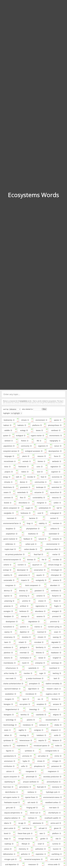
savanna (40, 616)
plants (24, 456)
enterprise (39, 663)
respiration (40, 854)
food (42, 477)
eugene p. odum (51, 694)
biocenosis (53, 709)
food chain (7, 787)
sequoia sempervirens (12, 813)
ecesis (6, 730)
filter (44, 409)
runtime (55, 844)
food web (40, 787)
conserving (23, 596)
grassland (38, 591)
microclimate (8, 461)
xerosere (56, 704)
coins (38, 467)
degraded (54, 642)
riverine (37, 627)
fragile (56, 606)
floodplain (7, 616)
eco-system (24, 704)
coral (39, 513)
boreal (41, 658)
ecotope (6, 570)
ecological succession (32, 451)
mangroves (9, 585)
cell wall (41, 828)
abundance (39, 611)
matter (55, 554)
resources (55, 497)
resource (40, 456)
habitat (6, 425)
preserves (7, 606)
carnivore (7, 497)
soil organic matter (10, 797)
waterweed (53, 534)
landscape (39, 487)
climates (7, 482)
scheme (6, 565)
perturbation (24, 787)
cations (6, 849)
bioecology (33, 709)
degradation (32, 622)
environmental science (51, 797)
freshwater (22, 467)
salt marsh (31, 802)
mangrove (40, 503)
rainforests (55, 591)
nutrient (21, 565)
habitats (21, 425)
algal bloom (32, 689)
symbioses (7, 740)
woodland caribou (51, 802)
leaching (56, 673)
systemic (23, 627)
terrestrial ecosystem (11, 559)
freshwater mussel (11, 802)
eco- (39, 699)
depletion (23, 632)
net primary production (13, 554)
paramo (30, 720)
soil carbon (42, 756)
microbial (37, 642)
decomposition (54, 451)
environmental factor (11, 523)
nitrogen (55, 761)
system (5, 435)
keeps (6, 839)
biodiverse (32, 534)
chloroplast (55, 575)
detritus (7, 591)
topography (54, 441)
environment (40, 420)
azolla (56, 735)
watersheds (21, 492)
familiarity (39, 647)
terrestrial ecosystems (32, 859)
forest (56, 601)
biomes (40, 461)
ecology (23, 430)
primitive (53, 622)
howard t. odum (52, 689)
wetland (7, 441)
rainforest (54, 430)
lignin (25, 699)
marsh (24, 663)
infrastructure (11, 668)
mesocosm (32, 864)
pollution (24, 854)
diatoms (7, 658)
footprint (55, 596)
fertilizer (55, 699)
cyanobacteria (9, 756)
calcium (9, 771)
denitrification (10, 792)
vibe (56, 839)
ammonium (8, 761)
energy (5, 477)
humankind (7, 627)
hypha (25, 761)
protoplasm (33, 684)
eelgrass (56, 715)
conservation (38, 570)
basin (6, 642)
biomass (30, 559)
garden (42, 839)
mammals (10, 518)
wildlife (7, 430)
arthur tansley (9, 673)
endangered (54, 513)
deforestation (8, 854)
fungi (29, 523)
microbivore (30, 694)
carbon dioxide (29, 549)
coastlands (40, 715)
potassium (55, 766)
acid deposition (10, 864)
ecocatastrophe (51, 720)
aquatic (39, 575)
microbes (56, 559)
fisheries (39, 653)
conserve (39, 596)
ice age (20, 823)
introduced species (40, 746)
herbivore (22, 611)
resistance (55, 787)
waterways (55, 663)
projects (7, 472)
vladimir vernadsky (52, 684)
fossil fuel (37, 554)
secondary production (51, 777)
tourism (56, 849)
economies (55, 477)
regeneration (40, 606)
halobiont (40, 735)
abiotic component (10, 508)
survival (53, 518)
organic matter (36, 435)
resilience (30, 792)
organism (54, 472)
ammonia (25, 756)
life (38, 441)
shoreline (25, 637)
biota (6, 467)
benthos (24, 715)
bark (55, 678)
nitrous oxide (52, 864)
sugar (41, 673)
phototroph (30, 777)
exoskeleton (9, 694)
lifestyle (24, 844)
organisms (42, 446)
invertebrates (8, 663)
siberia (6, 823)
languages (8, 456)
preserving (8, 601)
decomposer (21, 570)
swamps (24, 616)
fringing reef (31, 808)
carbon (56, 503)
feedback (27, 539)
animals (25, 461)
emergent (55, 611)
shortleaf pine (53, 813)
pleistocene (37, 823)
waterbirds (32, 668)
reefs (17, 477)
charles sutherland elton (12, 684)
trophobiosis (21, 746)
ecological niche (51, 751)
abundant (53, 585)
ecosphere (40, 704)
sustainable (8, 580)
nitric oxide (54, 859)
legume (8, 751)
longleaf (56, 658)
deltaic (6, 735)
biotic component (31, 585)
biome (38, 430)
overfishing (55, 854)
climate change (53, 565)
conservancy (8, 637)
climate (24, 420)
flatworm (56, 740)
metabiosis (27, 725)
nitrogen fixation (24, 839)
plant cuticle (8, 828)
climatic (40, 637)
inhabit (21, 642)
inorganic (8, 699)
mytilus (6, 746)
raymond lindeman (11, 689)
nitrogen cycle (9, 859)
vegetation (54, 467)
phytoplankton (31, 529)
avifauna (54, 529)
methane (31, 818)
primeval (55, 616)
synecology (10, 720)
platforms (36, 425)
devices (22, 482)
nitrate (39, 761)
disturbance (23, 503)
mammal (40, 632)
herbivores (24, 513)
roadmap (7, 844)
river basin (53, 808)
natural (41, 539)
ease (41, 833)
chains (56, 482)
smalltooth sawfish (51, 818)
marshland (53, 668)
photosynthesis (53, 425)
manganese (30, 771)
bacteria (32, 518)
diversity (22, 591)
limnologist (55, 570)
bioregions (7, 715)
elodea (56, 725)
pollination (39, 849)
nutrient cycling (53, 627)
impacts (24, 580)
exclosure (42, 725)
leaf (58, 508)
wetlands (55, 461)
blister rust (34, 813)
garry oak (9, 808)
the (43, 559)
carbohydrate (43, 508)
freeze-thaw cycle (24, 833)
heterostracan (25, 740)
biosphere (9, 529)
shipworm (54, 730)
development (10, 622)
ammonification (52, 782)
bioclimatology (8, 725)
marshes (27, 673)
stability (7, 575)
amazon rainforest (29, 782)
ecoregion (7, 611)
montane (56, 523)
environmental (52, 544)
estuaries (55, 647)
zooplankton (10, 534)
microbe (30, 477)
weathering (8, 782)
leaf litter (26, 828)
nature (56, 446)
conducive (7, 647)
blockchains (7, 487)
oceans (6, 492)
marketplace (24, 658)
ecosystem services (10, 451)
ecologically (40, 580)
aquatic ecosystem (10, 777)
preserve (56, 580)
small (40, 844)
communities (39, 482)
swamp (7, 632)
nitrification (8, 766)
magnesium (52, 771)
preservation (23, 575)
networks (55, 539)
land (38, 472)
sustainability (38, 497)
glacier (56, 828)
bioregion (7, 704)
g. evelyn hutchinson (33, 678)
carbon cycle (29, 544)
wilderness (9, 544)
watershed (55, 487)
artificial (23, 606)
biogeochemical (11, 709)
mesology (23, 735)
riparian (7, 596)
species (56, 420)
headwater (55, 653)
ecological (19, 435)
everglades (7, 513)
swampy (56, 637)
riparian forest (30, 797)
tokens (23, 472)
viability (42, 523)
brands (6, 503)
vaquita (41, 740)
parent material (9, 539)
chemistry (22, 849)
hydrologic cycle (51, 792)
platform (55, 833)
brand (6, 833)
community (25, 446)
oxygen (27, 508)
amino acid (55, 823)
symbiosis (28, 751)
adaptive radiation (11, 818)
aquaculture (54, 492)
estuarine (38, 492)
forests (23, 441)
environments (54, 435)
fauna (56, 456)
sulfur (23, 766)
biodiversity (8, 420)
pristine (25, 601)
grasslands (24, 487)
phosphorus (38, 766)
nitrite (56, 756)
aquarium (36, 565)
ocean (56, 632)
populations (8, 446)
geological (23, 647)
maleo (57, 746)
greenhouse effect (51, 549)
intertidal (23, 653)
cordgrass (37, 730)
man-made (10, 678)
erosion (41, 601)
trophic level (9, 549)
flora (21, 497)
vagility (21, 730)
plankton (7, 653)
